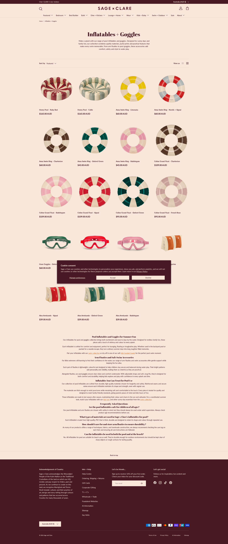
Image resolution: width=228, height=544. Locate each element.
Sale (172, 15)
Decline (148, 278)
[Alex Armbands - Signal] (56, 294)
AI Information (87, 506)
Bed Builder (73, 15)
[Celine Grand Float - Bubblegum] (56, 191)
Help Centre (86, 474)
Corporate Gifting (89, 487)
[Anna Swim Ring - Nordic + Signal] (171, 88)
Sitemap (85, 510)
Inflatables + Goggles (51, 21)
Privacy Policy (141, 271)
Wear (128, 15)
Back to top (114, 455)
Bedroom (59, 15)
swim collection (94, 353)
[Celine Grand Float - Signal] (95, 191)
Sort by (42, 63)
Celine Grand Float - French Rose (167, 213)
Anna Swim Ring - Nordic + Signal (167, 110)
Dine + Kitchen (96, 15)
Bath (83, 15)
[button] (187, 8)
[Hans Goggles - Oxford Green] (56, 243)
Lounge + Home (114, 15)
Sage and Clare (48, 535)
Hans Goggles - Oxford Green (51, 264)
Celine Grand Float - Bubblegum (52, 213)
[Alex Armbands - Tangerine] (171, 243)
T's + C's (85, 492)
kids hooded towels (128, 353)
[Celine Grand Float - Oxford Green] (133, 191)
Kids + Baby (141, 15)
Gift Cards (86, 483)
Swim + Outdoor (158, 15)
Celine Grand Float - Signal (88, 213)
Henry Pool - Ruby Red (48, 110)
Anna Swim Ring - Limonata (127, 110)
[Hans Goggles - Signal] (95, 243)
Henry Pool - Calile (85, 110)
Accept (112, 278)
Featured (46, 15)
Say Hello (86, 515)
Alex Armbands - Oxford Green (90, 315)
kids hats (106, 400)
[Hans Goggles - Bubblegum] (133, 243)
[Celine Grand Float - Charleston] (171, 140)
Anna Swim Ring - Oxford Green (90, 161)
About (179, 15)
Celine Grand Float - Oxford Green (130, 213)
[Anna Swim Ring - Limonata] (133, 88)
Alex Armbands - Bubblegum (127, 315)
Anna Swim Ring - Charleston (51, 161)
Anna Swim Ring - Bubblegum (128, 161)
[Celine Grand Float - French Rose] (171, 191)
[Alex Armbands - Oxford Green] (95, 294)
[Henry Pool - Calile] (95, 88)
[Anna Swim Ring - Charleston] (56, 140)
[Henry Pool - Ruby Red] (56, 88)
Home (41, 21)
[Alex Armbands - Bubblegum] (133, 294)
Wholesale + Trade (89, 497)
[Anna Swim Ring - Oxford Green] (95, 140)
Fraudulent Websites (90, 501)
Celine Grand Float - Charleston (167, 161)
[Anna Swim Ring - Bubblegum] (133, 140)
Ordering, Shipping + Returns (93, 478)
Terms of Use (152, 535)
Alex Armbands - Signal (48, 315)
